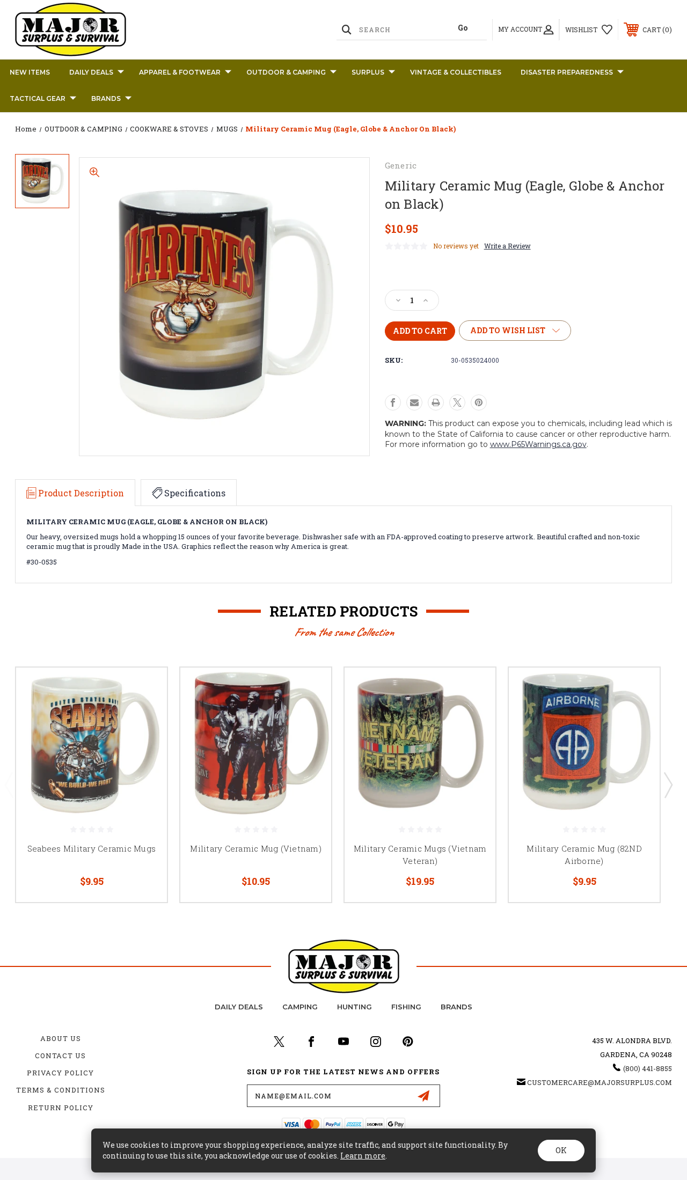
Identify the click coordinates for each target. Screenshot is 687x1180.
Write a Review (507, 245)
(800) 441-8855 (647, 1068)
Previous (8, 784)
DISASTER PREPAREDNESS (567, 72)
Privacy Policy (60, 1073)
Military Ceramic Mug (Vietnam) (255, 848)
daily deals (239, 1006)
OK (561, 1150)
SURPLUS (368, 72)
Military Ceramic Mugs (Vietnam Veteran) (420, 854)
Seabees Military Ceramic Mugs (91, 848)
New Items (30, 72)
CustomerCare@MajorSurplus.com (599, 1082)
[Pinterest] (479, 402)
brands (456, 1006)
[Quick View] (145, 688)
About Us (60, 1038)
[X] (457, 402)
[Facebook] (393, 402)
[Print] (436, 402)
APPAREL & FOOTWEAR (180, 72)
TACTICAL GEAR (37, 98)
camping (300, 1006)
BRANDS (106, 98)
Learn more (362, 1155)
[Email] (414, 402)
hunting (354, 1006)
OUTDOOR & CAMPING (286, 72)
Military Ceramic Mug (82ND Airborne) (584, 854)
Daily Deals (91, 72)
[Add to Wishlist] (145, 714)
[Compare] (145, 740)
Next (667, 784)
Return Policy (60, 1107)
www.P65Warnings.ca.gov (538, 444)
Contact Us (60, 1055)
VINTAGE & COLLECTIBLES (455, 72)
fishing (406, 1006)
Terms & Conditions (60, 1090)
